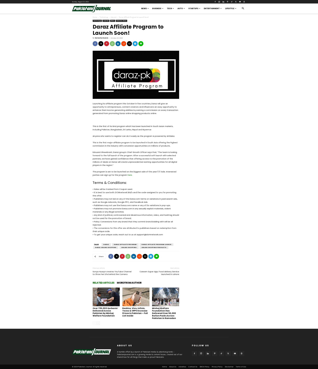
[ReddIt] (123, 43)
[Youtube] (240, 1)
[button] (243, 8)
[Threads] (244, 1)
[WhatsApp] (112, 43)
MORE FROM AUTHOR (129, 282)
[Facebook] (215, 1)
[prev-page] (94, 323)
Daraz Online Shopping (105, 247)
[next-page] (98, 323)
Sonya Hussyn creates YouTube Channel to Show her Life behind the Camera (112, 273)
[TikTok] (232, 1)
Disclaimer (229, 367)
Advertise (182, 367)
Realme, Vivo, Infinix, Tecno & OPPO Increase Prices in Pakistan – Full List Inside (135, 312)
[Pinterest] (227, 1)
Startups (193, 8)
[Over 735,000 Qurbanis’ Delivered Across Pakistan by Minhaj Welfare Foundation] (106, 297)
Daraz (106, 244)
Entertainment (212, 8)
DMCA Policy (204, 367)
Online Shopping (129, 247)
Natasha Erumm (101, 38)
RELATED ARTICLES (103, 282)
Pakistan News (121, 21)
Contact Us (192, 367)
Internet (114, 17)
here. (129, 175)
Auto (180, 8)
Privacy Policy (217, 367)
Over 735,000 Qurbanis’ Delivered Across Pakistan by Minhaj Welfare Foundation (105, 312)
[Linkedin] (223, 1)
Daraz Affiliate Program (125, 244)
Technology (104, 17)
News (144, 8)
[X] (236, 1)
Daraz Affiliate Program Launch (156, 244)
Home (95, 17)
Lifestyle (229, 8)
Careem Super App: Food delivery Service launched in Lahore (159, 273)
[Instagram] (219, 1)
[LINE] (140, 43)
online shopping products (154, 247)
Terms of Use (241, 367)
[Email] (129, 43)
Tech (169, 8)
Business (156, 8)
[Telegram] (135, 43)
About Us (172, 367)
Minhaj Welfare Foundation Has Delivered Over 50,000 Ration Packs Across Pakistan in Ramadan (164, 313)
